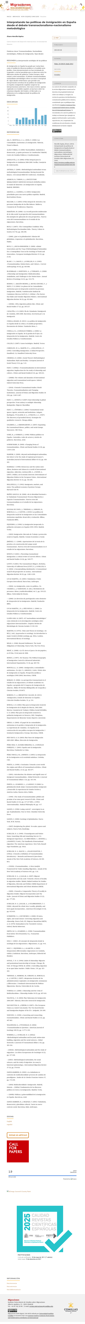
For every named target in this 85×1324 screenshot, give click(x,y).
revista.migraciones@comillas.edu (41, 1306)
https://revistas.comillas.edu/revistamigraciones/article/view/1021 (64, 165)
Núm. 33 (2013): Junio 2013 (30, 16)
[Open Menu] (7, 2)
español (9, 1124)
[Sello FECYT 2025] (42, 1270)
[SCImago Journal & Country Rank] (19, 1191)
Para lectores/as (12, 1283)
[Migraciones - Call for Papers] (18, 1162)
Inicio (9, 16)
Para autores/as (12, 1286)
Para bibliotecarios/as (14, 1289)
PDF (57, 38)
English (9, 1121)
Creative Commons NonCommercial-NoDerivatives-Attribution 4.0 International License (64, 107)
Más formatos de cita (64, 171)
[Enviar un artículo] (18, 1138)
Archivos (16, 16)
